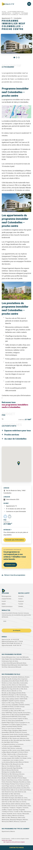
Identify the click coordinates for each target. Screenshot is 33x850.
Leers (22, 756)
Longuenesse (6, 760)
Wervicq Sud (5, 821)
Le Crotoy (20, 752)
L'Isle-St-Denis (14, 742)
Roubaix (4, 790)
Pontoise (12, 784)
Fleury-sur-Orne (6, 728)
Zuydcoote (23, 821)
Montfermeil (14, 770)
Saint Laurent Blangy (25, 790)
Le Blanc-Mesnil (6, 752)
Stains (29, 806)
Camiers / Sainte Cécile (20, 699)
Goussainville (5, 734)
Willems (11, 821)
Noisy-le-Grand (6, 780)
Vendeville (9, 814)
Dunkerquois (5, 661)
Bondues (19, 693)
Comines (27, 705)
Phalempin (15, 782)
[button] (31, 46)
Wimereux (16, 821)
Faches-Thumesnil (7, 726)
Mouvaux (21, 774)
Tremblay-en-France (7, 812)
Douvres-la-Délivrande (11, 717)
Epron (13, 720)
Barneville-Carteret (12, 687)
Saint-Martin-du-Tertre (21, 798)
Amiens (27, 677)
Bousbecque (22, 695)
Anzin (19, 679)
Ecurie (10, 719)
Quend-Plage (5, 786)
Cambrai (11, 699)
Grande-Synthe (13, 734)
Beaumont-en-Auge (7, 689)
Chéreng (17, 703)
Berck (25, 689)
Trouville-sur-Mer (18, 812)
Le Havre (25, 752)
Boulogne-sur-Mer (14, 695)
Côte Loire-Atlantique (15, 659)
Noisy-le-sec (13, 780)
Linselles (16, 758)
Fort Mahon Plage (6, 730)
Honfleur (28, 740)
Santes (28, 804)
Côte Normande (26, 659)
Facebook (21, 601)
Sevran (13, 806)
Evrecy (24, 724)
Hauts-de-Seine (13, 661)
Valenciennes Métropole (14, 667)
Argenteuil (24, 679)
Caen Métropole (6, 13)
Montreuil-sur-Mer (7, 774)
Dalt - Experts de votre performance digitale (14, 842)
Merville (18, 766)
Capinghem (5, 701)
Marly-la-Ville (8, 764)
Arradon (22, 681)
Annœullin (9, 679)
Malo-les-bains (14, 762)
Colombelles (16, 13)
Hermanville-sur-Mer (7, 740)
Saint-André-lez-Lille (20, 792)
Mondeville (19, 768)
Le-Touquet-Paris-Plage (13, 756)
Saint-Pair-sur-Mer (7, 802)
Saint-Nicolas (13, 800)
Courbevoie (18, 709)
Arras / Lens (15, 657)
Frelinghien (15, 730)
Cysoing (15, 713)
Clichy (21, 703)
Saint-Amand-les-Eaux (8, 792)
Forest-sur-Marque (16, 728)
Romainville (5, 788)
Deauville (20, 713)
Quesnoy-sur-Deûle (15, 786)
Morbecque (15, 774)
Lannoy (14, 750)
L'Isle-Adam (7, 742)
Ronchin (10, 788)
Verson (15, 814)
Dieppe (4, 715)
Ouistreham (25, 780)
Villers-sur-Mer (6, 818)
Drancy (20, 717)
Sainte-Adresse (6, 804)
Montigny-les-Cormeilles (8, 772)
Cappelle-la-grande (14, 701)
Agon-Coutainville (12, 677)
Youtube (20, 604)
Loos (11, 760)
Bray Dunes (5, 697)
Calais (7, 699)
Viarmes (19, 814)
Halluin (18, 736)
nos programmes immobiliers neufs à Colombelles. (15, 406)
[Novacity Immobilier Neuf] (8, 4)
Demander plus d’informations (14, 540)
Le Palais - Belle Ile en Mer (9, 754)
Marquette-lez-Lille (18, 764)
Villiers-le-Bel (21, 818)
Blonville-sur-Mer (6, 693)
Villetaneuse (13, 818)
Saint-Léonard (19, 796)
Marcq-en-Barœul (23, 762)
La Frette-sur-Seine (7, 746)
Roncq (15, 788)
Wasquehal (13, 820)
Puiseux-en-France (25, 784)
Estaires (13, 724)
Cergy (12, 703)
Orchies (20, 780)
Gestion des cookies (7, 840)
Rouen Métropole (12, 665)
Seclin (9, 806)
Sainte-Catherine (15, 804)
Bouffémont (5, 695)
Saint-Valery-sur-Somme (19, 802)
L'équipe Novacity (6, 599)
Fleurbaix (19, 726)
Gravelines (26, 734)
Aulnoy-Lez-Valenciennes (19, 685)
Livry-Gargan (23, 758)
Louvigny (15, 760)
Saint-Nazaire (5, 800)
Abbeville (4, 677)
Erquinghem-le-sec (24, 723)
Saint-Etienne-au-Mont (8, 796)
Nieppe (24, 778)
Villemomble (25, 814)
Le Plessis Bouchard (21, 754)
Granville (20, 734)
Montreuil (18, 772)
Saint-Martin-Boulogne (8, 798)
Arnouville (12, 681)
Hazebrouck (15, 738)
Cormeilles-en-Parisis (7, 707)
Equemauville (19, 720)
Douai (3, 717)
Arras (26, 681)
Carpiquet (22, 701)
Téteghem (19, 808)
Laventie (27, 750)
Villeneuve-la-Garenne (18, 816)
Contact (20, 599)
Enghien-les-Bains (23, 719)
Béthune (4, 691)
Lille (13, 758)
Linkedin (20, 606)
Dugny (24, 717)
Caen (26, 697)
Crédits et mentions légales (18, 838)
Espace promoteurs (7, 606)
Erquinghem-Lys (6, 724)
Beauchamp (25, 687)
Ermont (17, 723)
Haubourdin (24, 736)
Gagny (20, 730)
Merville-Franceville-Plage (9, 768)
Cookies (27, 838)
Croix (22, 711)
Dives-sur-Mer (10, 715)
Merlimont (13, 766)
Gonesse (24, 732)
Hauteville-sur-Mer (7, 738)
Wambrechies (5, 820)
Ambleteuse (21, 677)
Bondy (23, 693)
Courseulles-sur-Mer (7, 711)
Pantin (3, 782)
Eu (21, 724)
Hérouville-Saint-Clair (19, 740)
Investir (4, 601)
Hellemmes (23, 738)
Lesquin (9, 758)
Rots (28, 788)
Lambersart (19, 748)
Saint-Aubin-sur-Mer (7, 794)
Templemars (5, 808)
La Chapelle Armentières (8, 744)
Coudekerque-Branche (8, 709)
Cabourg (22, 697)
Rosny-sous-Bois (21, 788)
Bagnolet (4, 687)
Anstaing (14, 679)
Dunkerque (5, 719)
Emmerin (14, 719)
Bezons (9, 691)
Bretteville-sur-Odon (14, 697)
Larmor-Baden (21, 750)
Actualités (21, 596)
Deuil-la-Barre (26, 713)
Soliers (25, 806)
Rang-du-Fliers (25, 786)
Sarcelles (4, 806)
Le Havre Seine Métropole (9, 663)
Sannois (23, 804)
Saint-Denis (17, 794)
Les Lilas (4, 758)
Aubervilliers (16, 683)
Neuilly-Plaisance (18, 776)
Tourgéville (22, 810)
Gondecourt (18, 732)
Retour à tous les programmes (14, 575)
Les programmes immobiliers (12, 10)
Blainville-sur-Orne (17, 691)
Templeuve (12, 808)
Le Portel (4, 756)
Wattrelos (25, 820)
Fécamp (14, 726)
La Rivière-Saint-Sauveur (8, 748)
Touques (9, 810)
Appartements (6, 831)
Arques (17, 681)
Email (4, 621)
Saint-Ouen (27, 800)
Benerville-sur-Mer (18, 689)
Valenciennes (27, 812)
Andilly (3, 679)
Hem (27, 738)
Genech (24, 730)
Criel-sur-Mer (17, 711)
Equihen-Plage (6, 723)
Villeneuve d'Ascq (6, 816)
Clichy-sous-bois (6, 705)
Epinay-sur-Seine (6, 720)
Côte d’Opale (5, 659)
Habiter (4, 604)
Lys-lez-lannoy (6, 762)
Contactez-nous (10, 565)
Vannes (4, 814)
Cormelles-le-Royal (19, 707)
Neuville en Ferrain (17, 778)
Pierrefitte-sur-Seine (24, 782)
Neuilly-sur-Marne (7, 778)
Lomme (29, 758)
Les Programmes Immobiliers (16, 11)
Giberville (11, 732)
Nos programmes (6, 596)
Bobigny (14, 693)
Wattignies (19, 820)
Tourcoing (15, 810)
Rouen (8, 790)
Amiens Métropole (7, 657)
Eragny (12, 723)
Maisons (12, 831)
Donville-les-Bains (24, 715)
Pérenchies (9, 782)
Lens (25, 756)
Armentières (5, 681)
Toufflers (4, 810)
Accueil (4, 11)
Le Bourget (14, 752)
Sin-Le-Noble (19, 806)
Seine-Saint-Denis (22, 665)
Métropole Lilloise (21, 663)
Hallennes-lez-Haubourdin (9, 736)
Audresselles (24, 683)
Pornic (17, 784)
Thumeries (25, 808)
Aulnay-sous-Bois (6, 685)
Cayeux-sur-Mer (6, 703)
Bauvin (20, 687)
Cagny (3, 699)
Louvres (21, 760)
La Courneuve (19, 744)
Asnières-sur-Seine (7, 683)
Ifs (2, 742)
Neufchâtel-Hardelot (7, 776)
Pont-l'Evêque (6, 784)
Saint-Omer (20, 800)
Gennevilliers (5, 732)
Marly (3, 764)
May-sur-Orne (5, 766)
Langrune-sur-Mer (7, 750)
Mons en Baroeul (6, 770)
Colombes (21, 705)
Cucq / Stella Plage (7, 713)
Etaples (18, 724)
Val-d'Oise (4, 667)
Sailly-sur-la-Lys (15, 790)
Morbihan (4, 665)
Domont (17, 715)
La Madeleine (16, 746)
